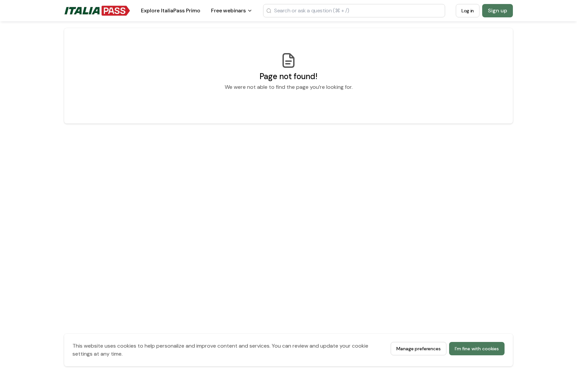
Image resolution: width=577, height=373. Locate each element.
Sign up (497, 10)
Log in (467, 11)
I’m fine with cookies (477, 349)
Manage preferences (418, 349)
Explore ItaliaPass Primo (170, 12)
